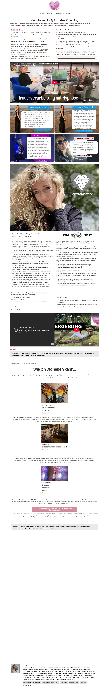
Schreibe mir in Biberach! (17, 521)
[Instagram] (26, 685)
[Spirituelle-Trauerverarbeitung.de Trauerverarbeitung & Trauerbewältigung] (54, 6)
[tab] (15, 363)
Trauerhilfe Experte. (30, 363)
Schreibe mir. (13, 349)
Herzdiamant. (15, 363)
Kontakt (68, 13)
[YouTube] (28, 685)
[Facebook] (24, 685)
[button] (63, 13)
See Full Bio (71, 679)
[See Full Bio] (76, 679)
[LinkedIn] (30, 685)
